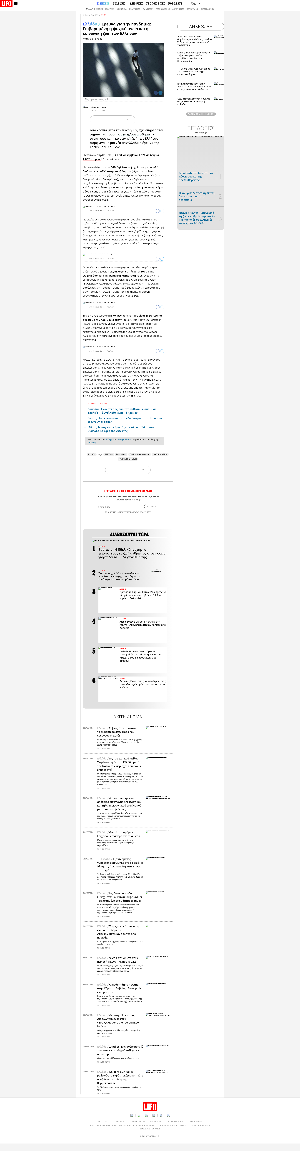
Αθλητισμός (178, 9)
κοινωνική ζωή (126, 138)
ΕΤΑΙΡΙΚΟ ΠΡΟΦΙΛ (177, 1121)
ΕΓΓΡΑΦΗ (151, 506)
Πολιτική (109, 9)
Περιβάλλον (192, 9)
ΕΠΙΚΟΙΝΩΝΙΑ (120, 1121)
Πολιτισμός (134, 9)
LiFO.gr (108, 439)
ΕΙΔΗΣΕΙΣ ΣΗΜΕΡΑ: (98, 403)
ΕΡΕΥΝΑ (109, 454)
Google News (124, 439)
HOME (85, 15)
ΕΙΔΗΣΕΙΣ (94, 15)
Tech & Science (163, 9)
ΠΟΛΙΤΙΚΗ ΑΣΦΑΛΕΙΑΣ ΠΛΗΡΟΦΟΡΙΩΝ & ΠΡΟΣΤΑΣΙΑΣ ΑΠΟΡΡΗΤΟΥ (122, 1125)
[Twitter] (160, 93)
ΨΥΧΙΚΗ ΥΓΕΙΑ (160, 454)
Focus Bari (121, 454)
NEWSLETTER (138, 1121)
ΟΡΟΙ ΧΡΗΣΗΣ (110, 512)
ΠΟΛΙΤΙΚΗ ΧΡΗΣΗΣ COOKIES (172, 1125)
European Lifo (207, 9)
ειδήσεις (92, 442)
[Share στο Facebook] (158, 211)
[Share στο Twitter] (162, 211)
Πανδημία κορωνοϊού (139, 454)
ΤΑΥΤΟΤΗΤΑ (103, 1121)
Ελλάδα (89, 9)
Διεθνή (99, 9)
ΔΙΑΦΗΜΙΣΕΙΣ (156, 1121)
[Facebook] (156, 93)
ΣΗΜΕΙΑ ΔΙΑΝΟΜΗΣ (200, 1125)
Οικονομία (122, 9)
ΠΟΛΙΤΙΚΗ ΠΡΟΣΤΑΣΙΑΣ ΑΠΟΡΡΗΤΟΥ (135, 512)
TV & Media (148, 9)
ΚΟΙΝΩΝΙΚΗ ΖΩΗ (128, 459)
